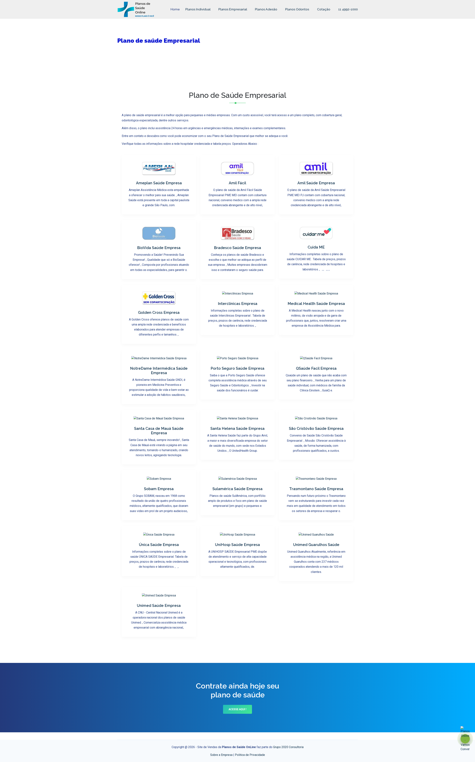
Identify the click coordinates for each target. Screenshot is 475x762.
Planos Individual (198, 9)
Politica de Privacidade (250, 755)
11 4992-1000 (348, 9)
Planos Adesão (266, 9)
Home (175, 9)
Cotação (323, 9)
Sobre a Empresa (221, 755)
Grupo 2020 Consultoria (288, 747)
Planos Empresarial (233, 9)
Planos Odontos (297, 9)
